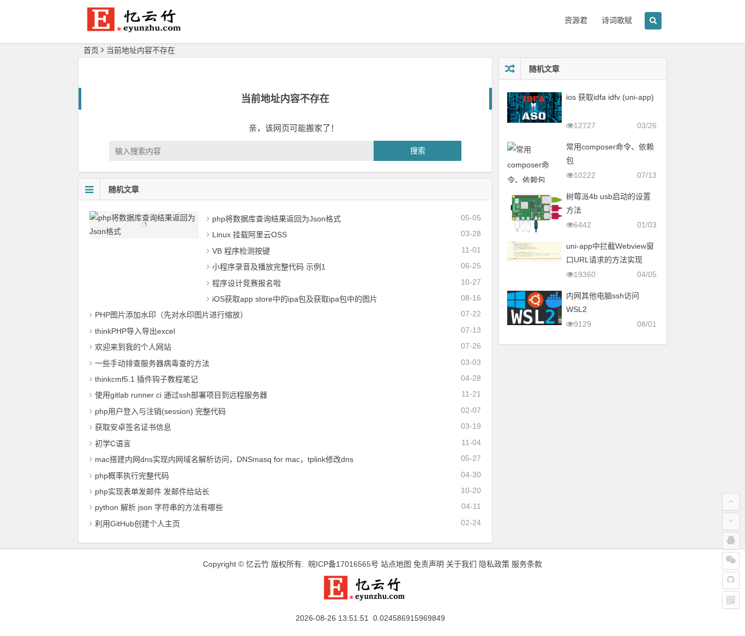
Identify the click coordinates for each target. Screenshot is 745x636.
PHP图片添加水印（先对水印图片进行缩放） (171, 314)
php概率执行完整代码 (132, 475)
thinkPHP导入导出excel (135, 331)
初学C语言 (113, 443)
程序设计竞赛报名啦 (246, 283)
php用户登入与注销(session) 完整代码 (160, 411)
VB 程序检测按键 (241, 251)
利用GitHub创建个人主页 (137, 523)
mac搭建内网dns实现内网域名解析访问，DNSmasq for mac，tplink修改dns (224, 459)
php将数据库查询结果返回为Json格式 (276, 218)
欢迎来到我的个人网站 (133, 347)
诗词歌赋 (617, 20)
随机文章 (124, 189)
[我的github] (731, 580)
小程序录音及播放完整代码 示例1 (269, 266)
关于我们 (461, 564)
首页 (91, 50)
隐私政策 (494, 564)
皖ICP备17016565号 (343, 564)
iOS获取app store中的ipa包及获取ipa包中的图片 (294, 299)
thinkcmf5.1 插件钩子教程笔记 (146, 379)
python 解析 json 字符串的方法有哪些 (159, 507)
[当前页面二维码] (731, 600)
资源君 (575, 20)
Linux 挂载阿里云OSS (249, 234)
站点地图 (396, 564)
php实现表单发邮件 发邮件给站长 (152, 491)
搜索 (417, 150)
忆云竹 (257, 564)
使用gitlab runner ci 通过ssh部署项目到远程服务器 (181, 395)
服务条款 (527, 564)
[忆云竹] (143, 28)
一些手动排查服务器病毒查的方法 (152, 363)
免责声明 (428, 564)
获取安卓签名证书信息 (133, 427)
